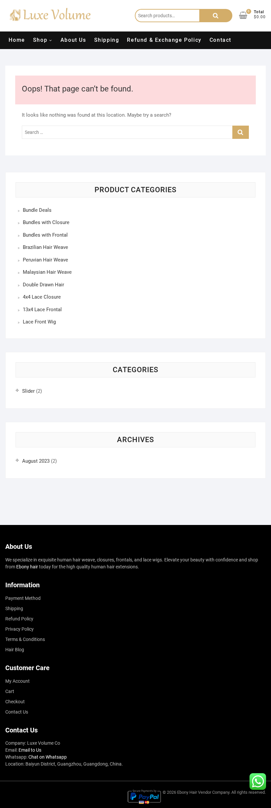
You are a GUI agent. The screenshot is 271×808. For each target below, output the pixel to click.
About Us (73, 40)
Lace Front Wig (39, 322)
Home (17, 40)
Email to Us (30, 750)
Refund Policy (19, 618)
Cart (9, 691)
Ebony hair (27, 566)
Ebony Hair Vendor (194, 792)
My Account (17, 681)
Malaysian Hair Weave (47, 272)
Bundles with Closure (46, 222)
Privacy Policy (19, 629)
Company (220, 792)
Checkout (15, 701)
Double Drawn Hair (43, 285)
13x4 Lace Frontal (42, 310)
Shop (40, 40)
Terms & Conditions (25, 639)
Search (215, 15)
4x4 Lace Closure (42, 297)
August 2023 (36, 461)
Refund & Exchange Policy (164, 40)
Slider (28, 391)
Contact (220, 40)
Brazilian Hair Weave (45, 247)
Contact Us (16, 712)
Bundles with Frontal (45, 235)
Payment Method (23, 598)
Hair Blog (14, 649)
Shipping (106, 40)
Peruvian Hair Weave (45, 260)
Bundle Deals (37, 210)
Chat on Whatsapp (47, 757)
